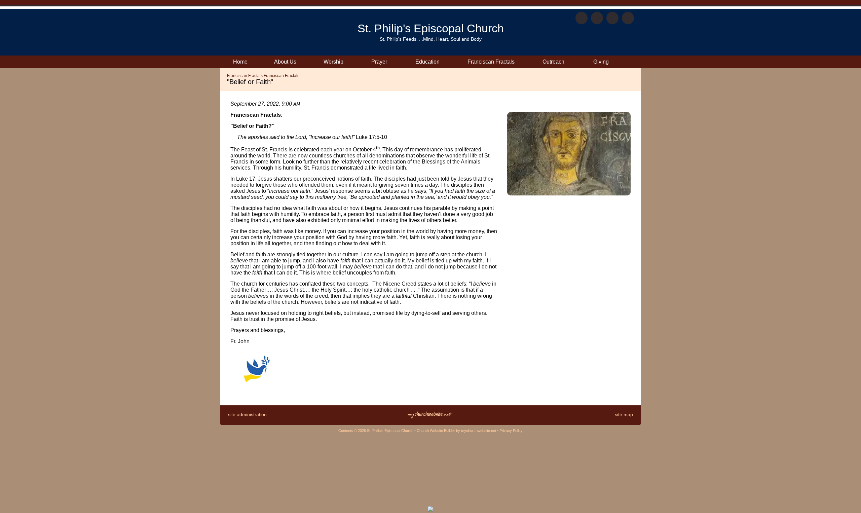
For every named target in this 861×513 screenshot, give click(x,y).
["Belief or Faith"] (569, 193)
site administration (247, 414)
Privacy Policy (511, 431)
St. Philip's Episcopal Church (431, 28)
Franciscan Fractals (245, 75)
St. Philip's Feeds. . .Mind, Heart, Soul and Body (431, 39)
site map (624, 414)
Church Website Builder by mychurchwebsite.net (456, 431)
